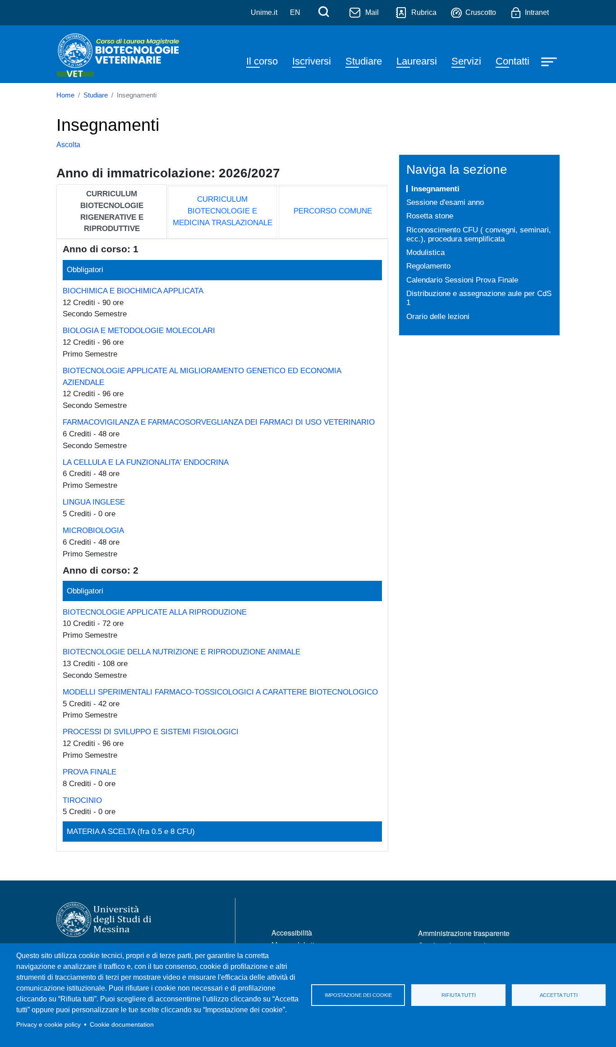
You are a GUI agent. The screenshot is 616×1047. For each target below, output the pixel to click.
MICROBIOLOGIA (93, 530)
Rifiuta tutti (458, 995)
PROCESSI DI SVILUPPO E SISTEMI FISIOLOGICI (151, 731)
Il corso (262, 61)
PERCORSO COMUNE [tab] (333, 210)
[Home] (119, 54)
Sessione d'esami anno (445, 202)
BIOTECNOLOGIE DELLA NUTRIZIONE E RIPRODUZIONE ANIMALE (181, 651)
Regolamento (428, 265)
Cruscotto (480, 12)
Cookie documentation (122, 1024)
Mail (372, 12)
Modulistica (425, 252)
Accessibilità (291, 932)
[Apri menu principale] (550, 61)
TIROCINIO (82, 800)
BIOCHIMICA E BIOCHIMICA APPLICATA (133, 290)
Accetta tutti (559, 995)
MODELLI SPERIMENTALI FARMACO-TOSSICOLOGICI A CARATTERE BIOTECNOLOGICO (220, 691)
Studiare (363, 61)
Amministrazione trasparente (464, 933)
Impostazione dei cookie (358, 995)
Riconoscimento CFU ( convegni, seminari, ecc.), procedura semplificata (478, 234)
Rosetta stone (429, 215)
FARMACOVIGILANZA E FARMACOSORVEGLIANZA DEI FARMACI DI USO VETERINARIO (219, 421)
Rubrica (424, 12)
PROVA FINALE (89, 771)
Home (65, 95)
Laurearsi (416, 61)
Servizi (466, 61)
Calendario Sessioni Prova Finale (462, 279)
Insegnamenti (435, 188)
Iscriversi (311, 61)
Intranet (537, 12)
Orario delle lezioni (437, 316)
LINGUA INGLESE (94, 501)
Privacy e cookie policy (48, 1024)
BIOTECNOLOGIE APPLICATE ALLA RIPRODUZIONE (155, 611)
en (295, 12)
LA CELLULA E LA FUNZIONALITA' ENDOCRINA (146, 462)
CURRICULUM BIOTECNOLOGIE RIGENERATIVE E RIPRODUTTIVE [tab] (111, 211)
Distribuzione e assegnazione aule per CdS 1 (479, 298)
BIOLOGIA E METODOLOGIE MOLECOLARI (139, 330)
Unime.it (264, 12)
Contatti (512, 61)
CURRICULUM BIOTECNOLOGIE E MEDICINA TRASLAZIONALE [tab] (222, 211)
